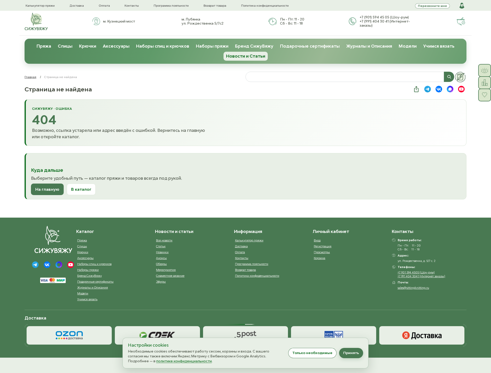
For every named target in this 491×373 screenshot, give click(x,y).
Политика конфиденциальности (265, 5)
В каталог (81, 189)
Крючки (87, 46)
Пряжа (44, 46)
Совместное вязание (170, 275)
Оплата (104, 5)
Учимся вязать (438, 46)
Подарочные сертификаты (310, 46)
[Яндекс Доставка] (421, 335)
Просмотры (322, 252)
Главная (30, 77)
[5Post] (245, 335)
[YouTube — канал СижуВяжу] (461, 89)
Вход (317, 240)
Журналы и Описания (369, 46)
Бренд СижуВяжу (254, 46)
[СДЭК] (157, 335)
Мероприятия (166, 269)
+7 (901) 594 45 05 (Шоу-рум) (384, 17)
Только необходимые (312, 353)
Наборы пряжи (212, 46)
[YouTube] (70, 264)
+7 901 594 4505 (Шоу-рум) (416, 272)
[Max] (58, 264)
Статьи (160, 246)
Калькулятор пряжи (40, 5)
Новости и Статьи (245, 56)
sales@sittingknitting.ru (413, 287)
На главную (47, 189)
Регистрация (322, 246)
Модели (408, 46)
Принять (351, 353)
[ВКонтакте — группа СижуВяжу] (439, 89)
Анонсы (161, 258)
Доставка (77, 5)
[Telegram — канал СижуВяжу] (427, 89)
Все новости (164, 240)
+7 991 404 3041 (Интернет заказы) (421, 276)
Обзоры (161, 263)
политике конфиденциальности (184, 361)
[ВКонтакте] (47, 264)
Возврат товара (215, 5)
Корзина (319, 258)
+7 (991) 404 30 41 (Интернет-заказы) (385, 23)
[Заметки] (460, 77)
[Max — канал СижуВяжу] (450, 89)
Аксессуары (116, 46)
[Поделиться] (416, 89)
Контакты (132, 5)
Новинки (162, 252)
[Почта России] (333, 335)
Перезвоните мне (432, 5)
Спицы (65, 46)
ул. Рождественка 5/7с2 (203, 23)
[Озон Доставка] (69, 335)
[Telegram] (35, 264)
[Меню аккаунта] (461, 5)
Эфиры (161, 281)
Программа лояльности (171, 5)
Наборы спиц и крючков (162, 46)
